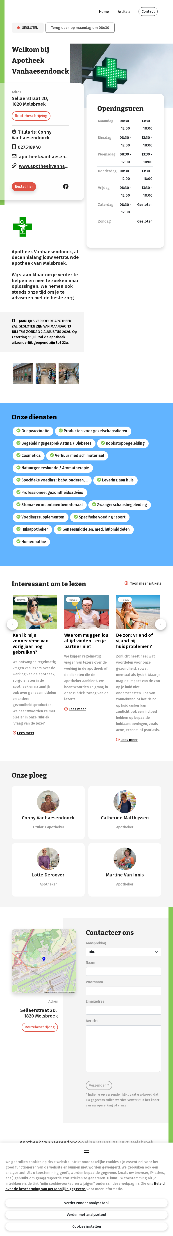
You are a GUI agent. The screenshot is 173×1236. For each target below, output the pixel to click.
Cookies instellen (86, 1226)
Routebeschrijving (31, 116)
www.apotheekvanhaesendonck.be (57, 166)
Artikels (124, 11)
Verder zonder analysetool (86, 1203)
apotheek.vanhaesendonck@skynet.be (62, 157)
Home (104, 11)
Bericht (92, 1021)
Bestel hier (24, 186)
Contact (148, 11)
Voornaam (94, 982)
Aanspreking (96, 943)
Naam (90, 962)
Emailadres (95, 1001)
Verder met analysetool (86, 1215)
